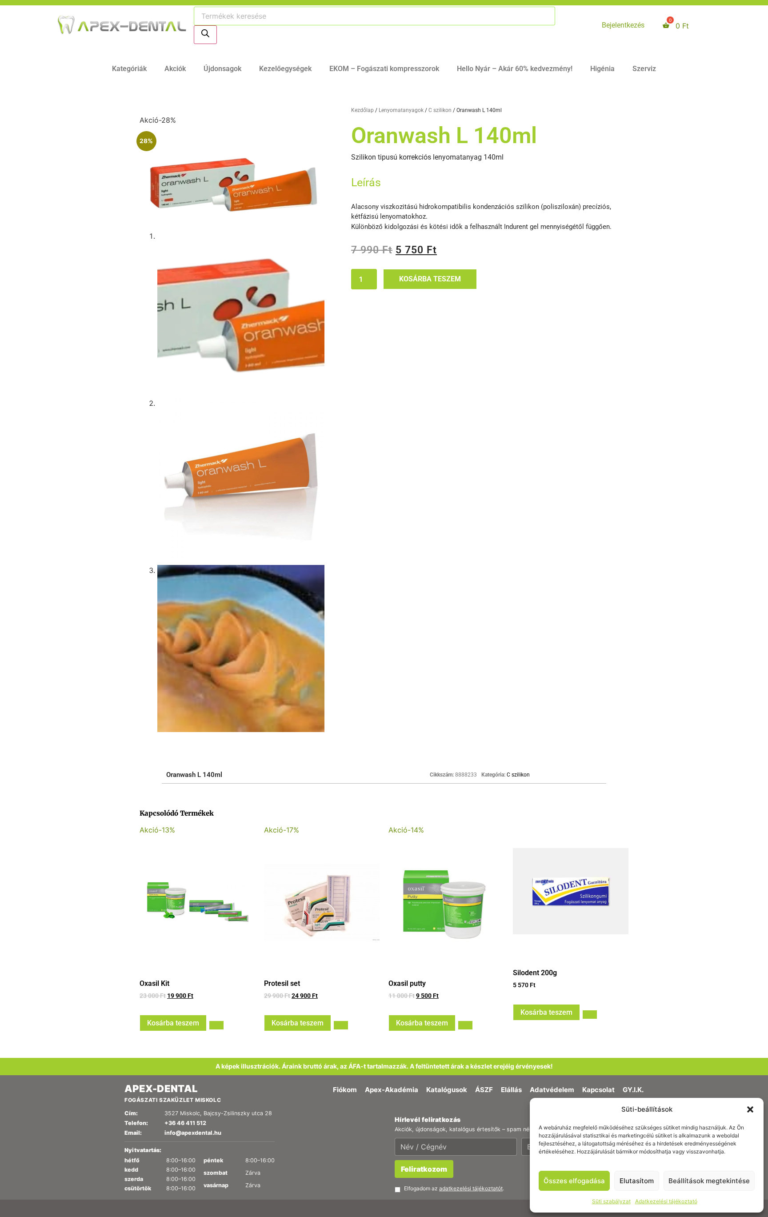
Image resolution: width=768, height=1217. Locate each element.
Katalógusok (446, 1089)
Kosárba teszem (430, 279)
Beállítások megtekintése (709, 1181)
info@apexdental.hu (192, 1132)
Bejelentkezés (623, 25)
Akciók (175, 68)
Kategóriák (129, 68)
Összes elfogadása (574, 1181)
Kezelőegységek (285, 68)
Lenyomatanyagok (401, 110)
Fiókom (345, 1089)
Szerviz (644, 68)
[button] (750, 1109)
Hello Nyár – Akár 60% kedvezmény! (514, 68)
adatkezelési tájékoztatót (471, 1188)
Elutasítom (637, 1181)
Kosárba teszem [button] (173, 1023)
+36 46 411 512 (185, 1123)
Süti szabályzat (611, 1201)
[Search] (205, 34)
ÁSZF (484, 1089)
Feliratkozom (424, 1169)
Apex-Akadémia (391, 1089)
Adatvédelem (552, 1089)
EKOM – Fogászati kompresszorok (384, 68)
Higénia (602, 68)
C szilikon (440, 110)
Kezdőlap (362, 110)
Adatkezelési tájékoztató (666, 1201)
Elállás (511, 1089)
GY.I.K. (633, 1089)
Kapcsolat (598, 1089)
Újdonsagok (222, 68)
